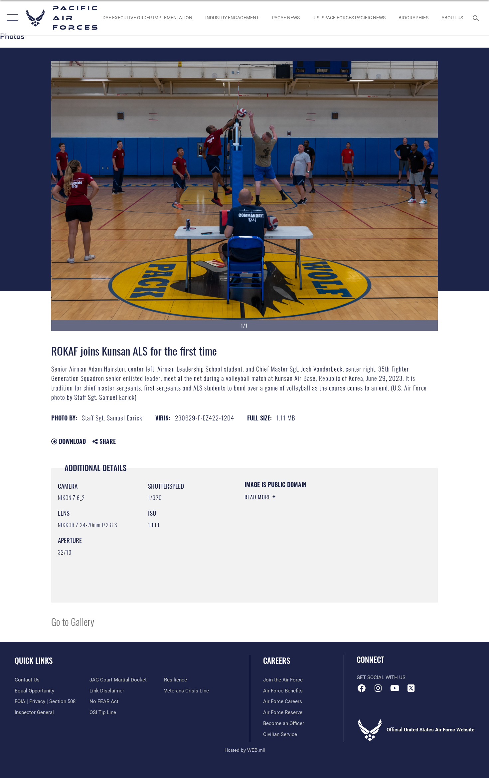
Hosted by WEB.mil (245, 750)
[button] (11, 18)
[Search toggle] (477, 17)
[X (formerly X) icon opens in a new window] (411, 688)
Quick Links (34, 660)
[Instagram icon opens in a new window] (378, 688)
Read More (258, 497)
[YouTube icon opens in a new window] (395, 688)
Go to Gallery (72, 621)
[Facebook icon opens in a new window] (362, 688)
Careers (276, 660)
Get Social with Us (381, 677)
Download (71, 441)
